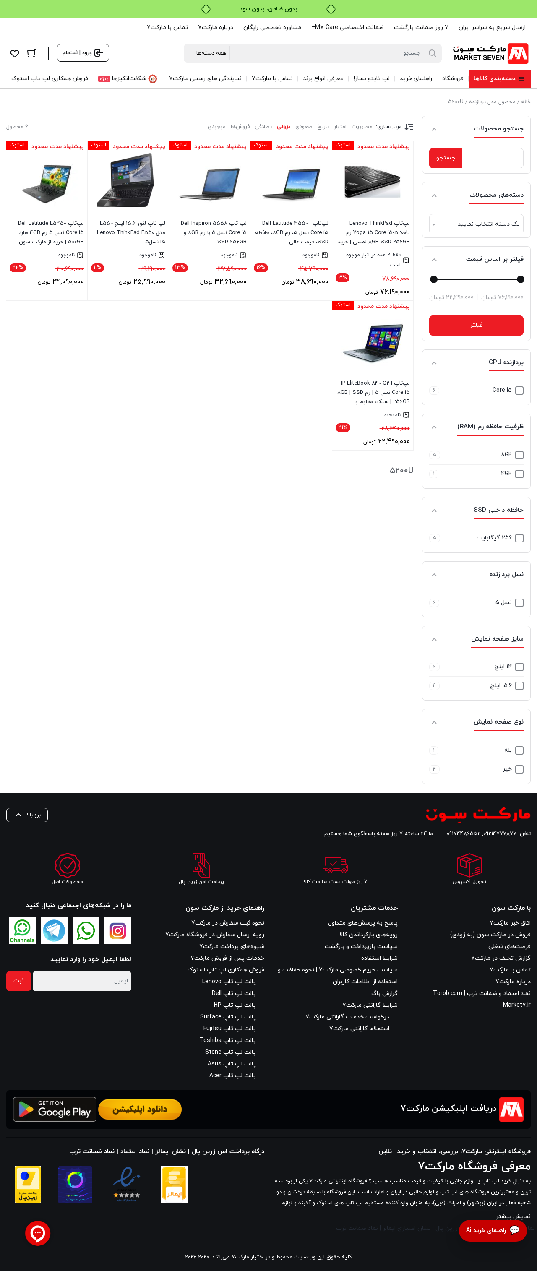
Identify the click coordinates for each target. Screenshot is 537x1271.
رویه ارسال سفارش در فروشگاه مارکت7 (214, 935)
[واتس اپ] (86, 930)
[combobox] (476, 224)
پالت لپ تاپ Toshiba (227, 1040)
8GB (506, 455)
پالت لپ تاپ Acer (232, 1076)
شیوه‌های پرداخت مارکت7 (231, 947)
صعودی (303, 126)
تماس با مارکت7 (167, 27)
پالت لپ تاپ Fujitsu (229, 1029)
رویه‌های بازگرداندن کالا (368, 935)
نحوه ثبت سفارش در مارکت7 (227, 923)
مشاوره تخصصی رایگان (272, 27)
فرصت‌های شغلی (509, 947)
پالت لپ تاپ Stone (230, 1052)
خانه (526, 102)
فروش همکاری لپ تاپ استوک (226, 970)
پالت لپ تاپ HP (235, 1005)
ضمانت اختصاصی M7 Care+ (347, 27)
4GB (506, 474)
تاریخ (323, 126)
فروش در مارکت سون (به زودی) (490, 935)
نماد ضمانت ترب (357, 1228)
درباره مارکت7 (215, 27)
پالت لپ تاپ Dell (234, 994)
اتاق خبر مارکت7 (510, 923)
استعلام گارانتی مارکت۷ (359, 1029)
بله (508, 750)
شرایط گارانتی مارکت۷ (370, 1005)
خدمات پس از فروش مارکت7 (227, 958)
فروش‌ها (240, 126)
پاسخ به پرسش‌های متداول (363, 923)
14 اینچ (503, 667)
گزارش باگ (384, 994)
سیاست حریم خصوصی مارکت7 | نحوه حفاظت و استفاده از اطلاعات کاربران (338, 976)
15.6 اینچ (501, 686)
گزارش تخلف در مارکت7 (501, 958)
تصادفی (263, 126)
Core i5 (502, 390)
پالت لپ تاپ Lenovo (229, 982)
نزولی (283, 126)
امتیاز (340, 126)
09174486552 (463, 834)
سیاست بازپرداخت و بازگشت (361, 947)
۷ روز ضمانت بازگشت (421, 27)
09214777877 (499, 834)
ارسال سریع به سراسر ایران (492, 27)
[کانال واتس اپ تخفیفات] (22, 930)
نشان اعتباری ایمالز (407, 1228)
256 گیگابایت (494, 538)
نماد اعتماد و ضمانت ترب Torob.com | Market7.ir (482, 999)
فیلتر (476, 325)
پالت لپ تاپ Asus (232, 1064)
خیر (507, 769)
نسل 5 (503, 603)
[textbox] (476, 224)
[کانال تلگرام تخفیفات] (54, 930)
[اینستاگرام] (117, 930)
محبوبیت (362, 126)
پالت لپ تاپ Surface (228, 1017)
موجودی (217, 126)
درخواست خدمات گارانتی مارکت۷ (347, 1017)
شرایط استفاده (379, 958)
